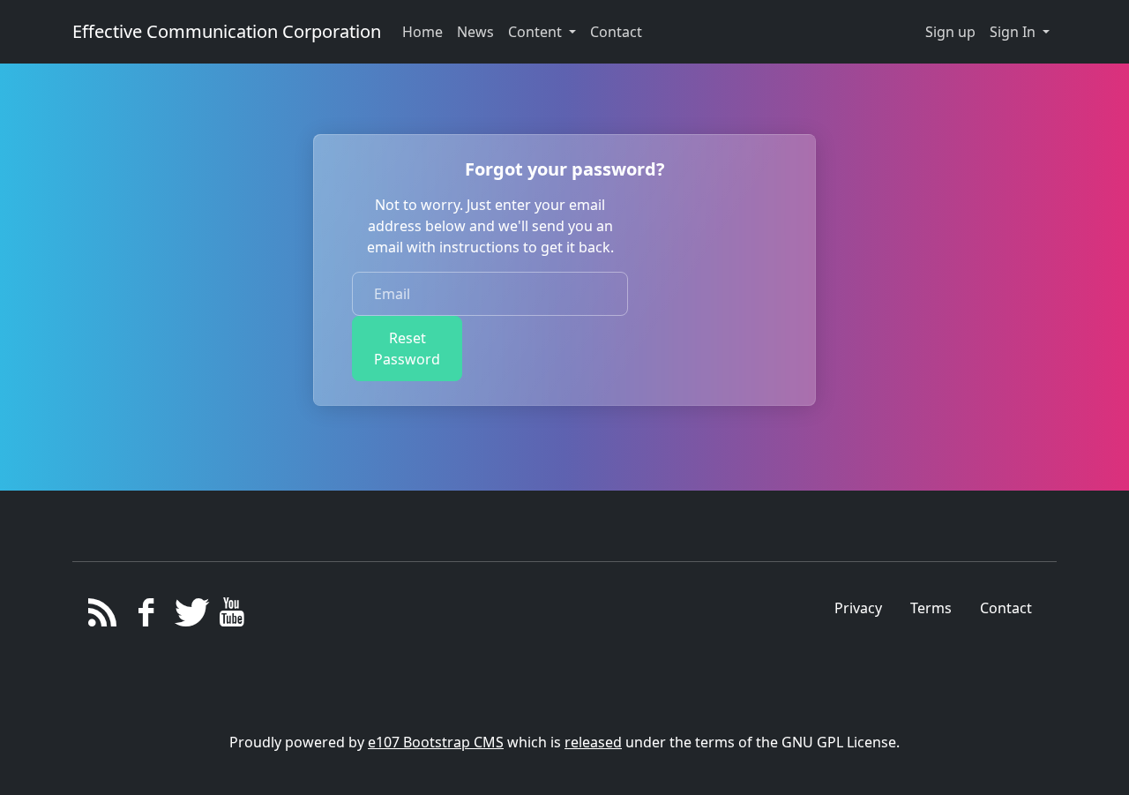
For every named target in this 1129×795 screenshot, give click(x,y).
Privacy (858, 608)
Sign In (1014, 31)
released (593, 742)
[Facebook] (146, 616)
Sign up (950, 31)
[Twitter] (189, 616)
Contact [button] (616, 31)
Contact (1006, 608)
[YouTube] (231, 616)
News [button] (475, 31)
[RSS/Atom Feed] (103, 616)
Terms (931, 608)
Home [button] (422, 31)
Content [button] (536, 31)
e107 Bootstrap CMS (436, 742)
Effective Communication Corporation (226, 31)
